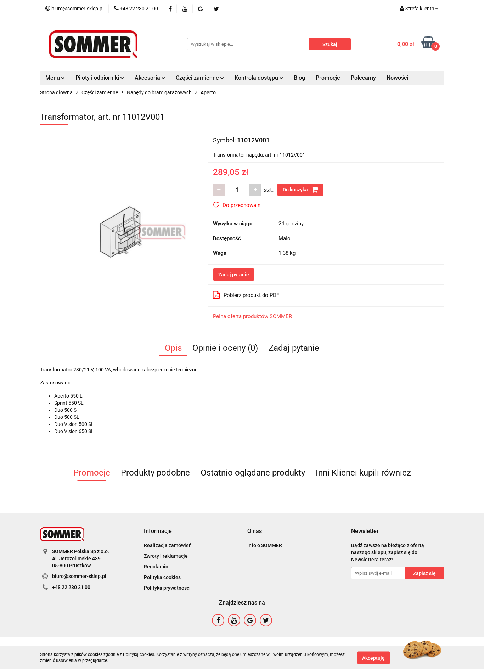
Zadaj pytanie (233, 274)
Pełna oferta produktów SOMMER (252, 316)
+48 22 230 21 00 (71, 587)
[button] (158, 531)
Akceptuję (373, 657)
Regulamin (156, 566)
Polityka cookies (162, 577)
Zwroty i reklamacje (166, 556)
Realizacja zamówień (168, 545)
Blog (299, 77)
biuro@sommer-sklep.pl (79, 576)
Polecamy (363, 77)
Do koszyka (296, 189)
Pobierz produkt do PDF (251, 295)
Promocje (328, 77)
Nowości (397, 77)
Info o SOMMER (264, 545)
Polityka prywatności (167, 588)
